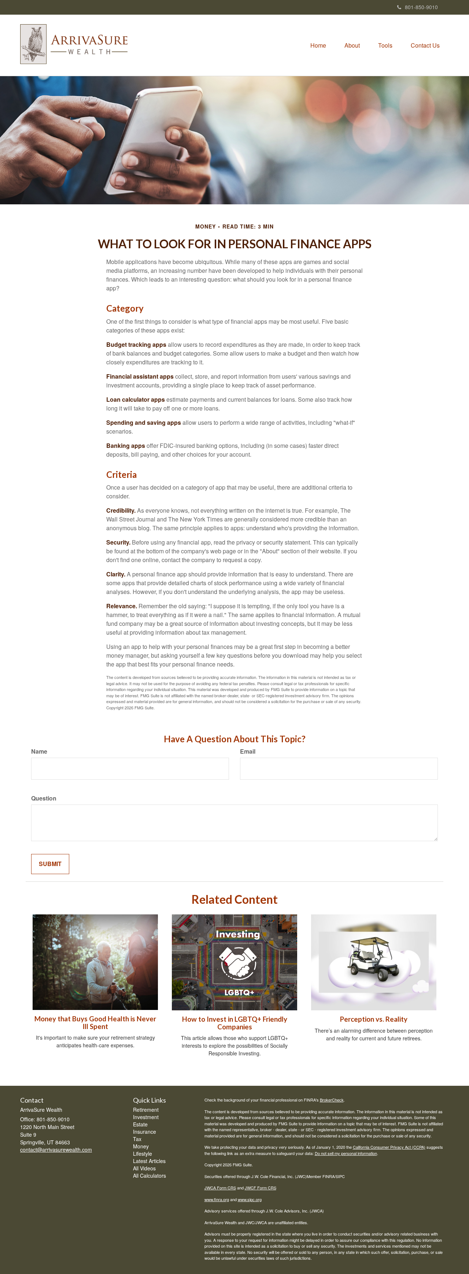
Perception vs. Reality (373, 1019)
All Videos (144, 1168)
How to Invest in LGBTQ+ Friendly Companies (234, 1023)
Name (39, 751)
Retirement (146, 1109)
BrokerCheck (332, 1100)
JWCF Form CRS (260, 1188)
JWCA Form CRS (220, 1188)
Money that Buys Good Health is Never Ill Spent (95, 1022)
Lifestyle (142, 1153)
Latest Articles (149, 1161)
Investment (146, 1117)
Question (43, 798)
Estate (140, 1124)
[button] (352, 45)
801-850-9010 (421, 7)
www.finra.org (216, 1199)
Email (247, 751)
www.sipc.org (250, 1199)
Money (141, 1146)
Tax (137, 1139)
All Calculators (149, 1175)
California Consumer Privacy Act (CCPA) (389, 1147)
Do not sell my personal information (346, 1153)
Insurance (144, 1131)
